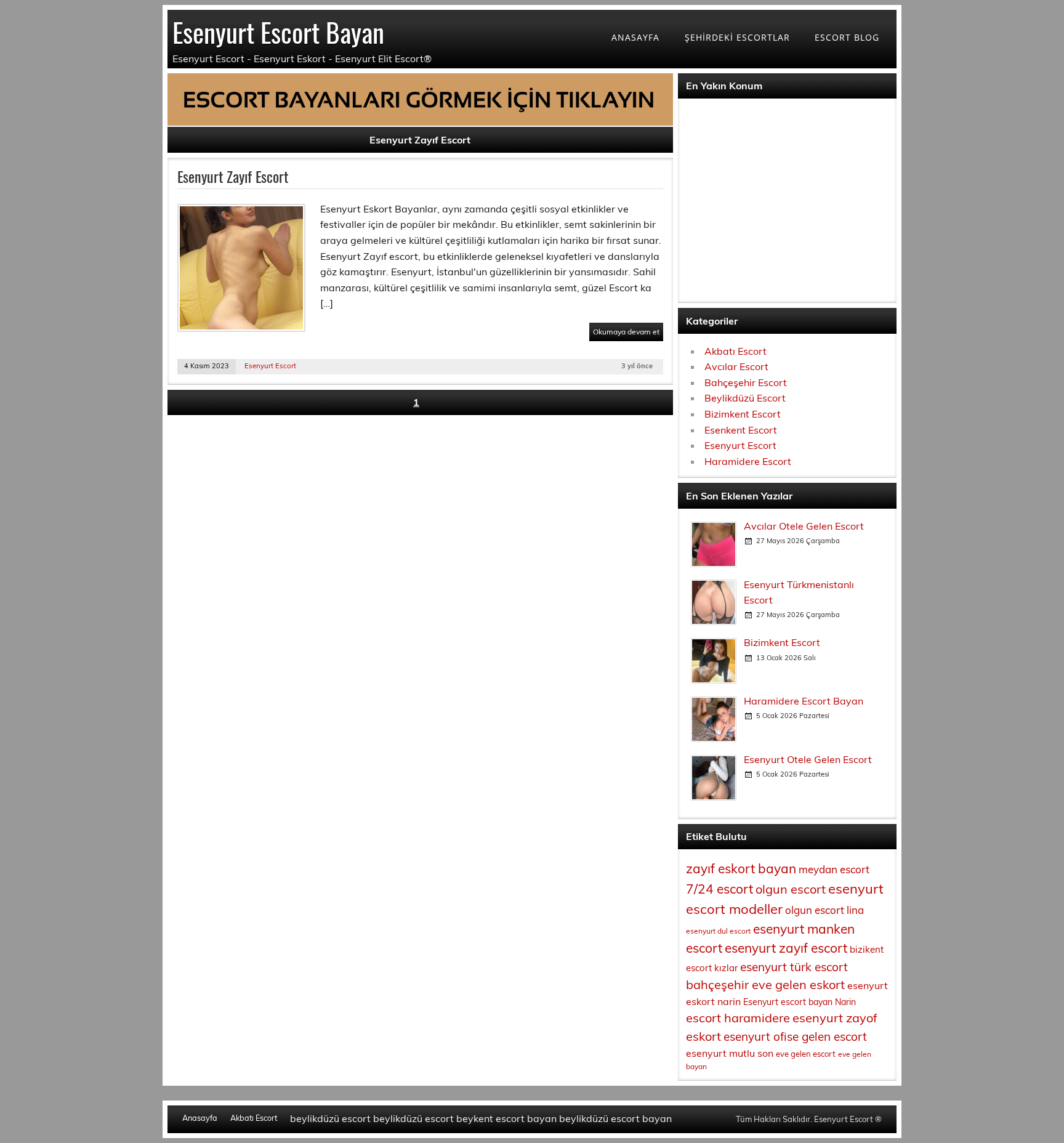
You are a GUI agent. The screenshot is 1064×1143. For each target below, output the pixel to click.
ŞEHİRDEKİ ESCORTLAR (737, 37)
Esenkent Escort (740, 430)
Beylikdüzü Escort (745, 398)
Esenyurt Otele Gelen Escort (808, 759)
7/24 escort (719, 889)
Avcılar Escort (736, 366)
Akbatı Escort (735, 351)
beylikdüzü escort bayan (615, 1118)
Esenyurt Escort (270, 365)
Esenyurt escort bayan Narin (799, 1002)
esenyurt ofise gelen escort (795, 1036)
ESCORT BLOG (847, 37)
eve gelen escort (806, 1054)
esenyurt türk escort (794, 966)
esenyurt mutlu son (729, 1053)
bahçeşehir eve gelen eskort (765, 984)
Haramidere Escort (747, 461)
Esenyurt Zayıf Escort (232, 176)
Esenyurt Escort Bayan (278, 31)
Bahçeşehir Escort (745, 382)
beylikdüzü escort (330, 1118)
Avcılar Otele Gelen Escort (804, 526)
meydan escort (834, 869)
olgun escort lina (824, 909)
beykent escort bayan (506, 1118)
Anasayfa (199, 1118)
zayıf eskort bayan (741, 868)
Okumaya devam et (626, 331)
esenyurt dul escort (718, 930)
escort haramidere (738, 1017)
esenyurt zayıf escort (786, 948)
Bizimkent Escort (742, 414)
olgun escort (791, 889)
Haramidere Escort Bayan (803, 701)
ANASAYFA (635, 37)
